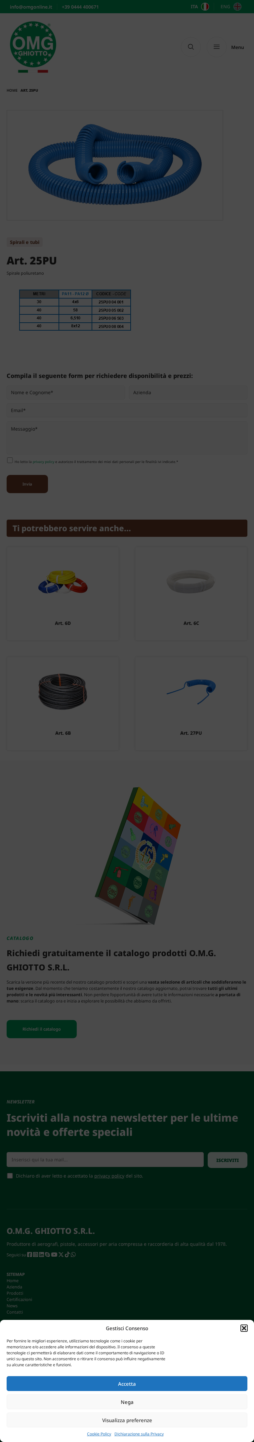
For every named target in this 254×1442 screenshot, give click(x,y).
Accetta (127, 1383)
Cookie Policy (99, 1434)
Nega (127, 1402)
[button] (244, 1328)
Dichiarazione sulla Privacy (139, 1434)
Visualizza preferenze (127, 1420)
